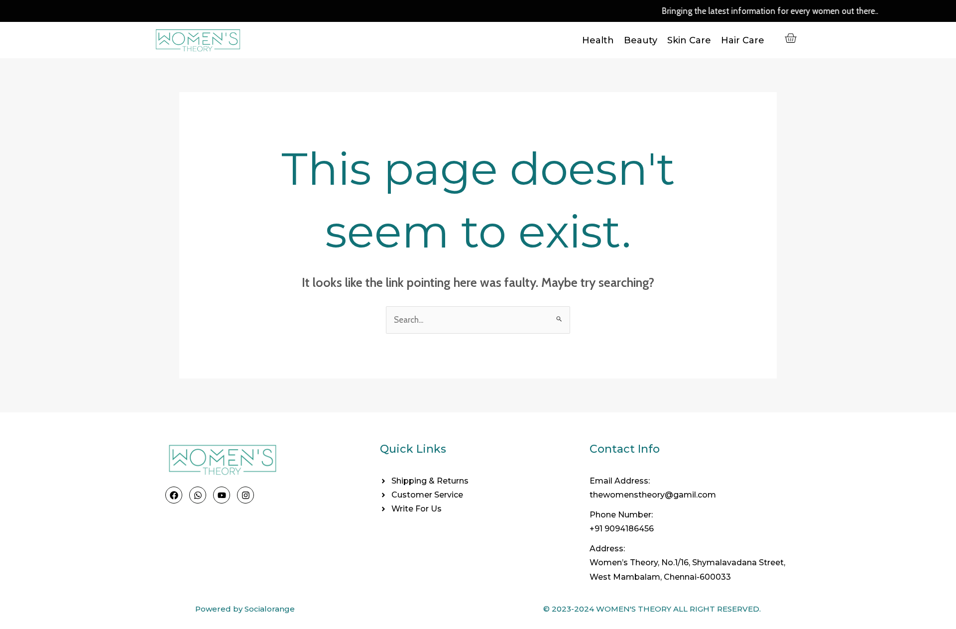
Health (598, 40)
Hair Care (742, 40)
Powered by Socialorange (245, 609)
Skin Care (689, 40)
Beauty (640, 40)
